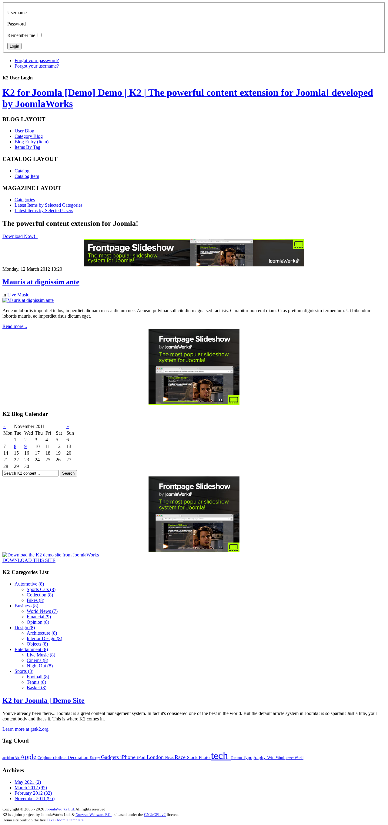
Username (17, 12)
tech (221, 755)
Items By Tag (27, 147)
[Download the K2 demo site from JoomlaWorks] (50, 554)
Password (16, 23)
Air (17, 758)
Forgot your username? (37, 65)
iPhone (128, 757)
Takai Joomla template (65, 820)
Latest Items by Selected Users (44, 210)
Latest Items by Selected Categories (48, 205)
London (156, 757)
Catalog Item (27, 176)
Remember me (21, 35)
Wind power (285, 758)
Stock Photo (199, 757)
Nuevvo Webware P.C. (93, 814)
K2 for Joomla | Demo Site (43, 700)
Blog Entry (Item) (31, 141)
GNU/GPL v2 (155, 814)
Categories (25, 199)
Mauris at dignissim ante (40, 282)
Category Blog (29, 136)
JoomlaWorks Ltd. (60, 809)
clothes (60, 757)
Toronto (237, 758)
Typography (255, 757)
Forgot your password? (37, 60)
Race (181, 757)
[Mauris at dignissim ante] (28, 300)
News (170, 758)
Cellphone (45, 758)
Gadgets (110, 757)
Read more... (14, 326)
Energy (95, 758)
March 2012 (31, 787)
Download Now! (19, 236)
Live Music (18, 294)
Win (271, 757)
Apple (29, 756)
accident (8, 758)
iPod (142, 757)
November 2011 (35, 798)
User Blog (24, 130)
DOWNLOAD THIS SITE (28, 560)
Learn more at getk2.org (25, 729)
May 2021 (28, 782)
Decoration (79, 757)
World (299, 758)
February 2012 (33, 793)
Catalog (22, 170)
